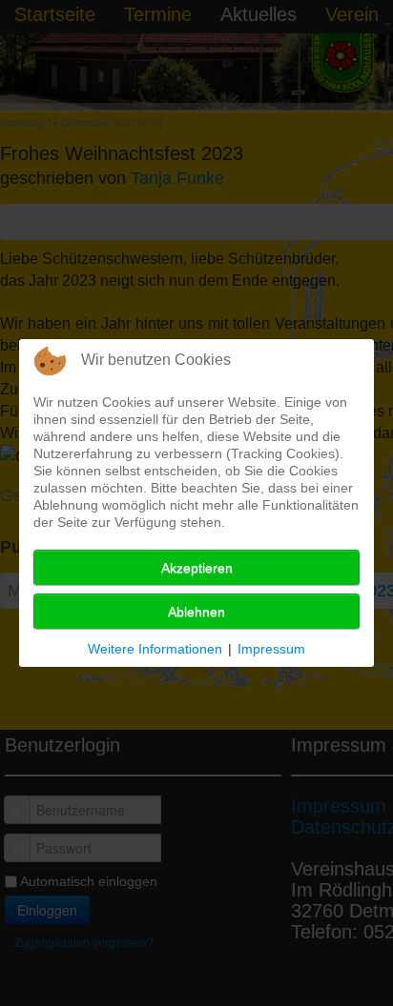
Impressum (271, 648)
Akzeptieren (197, 567)
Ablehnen (196, 611)
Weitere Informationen (155, 648)
